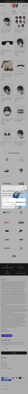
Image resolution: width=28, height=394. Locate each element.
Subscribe (14, 204)
